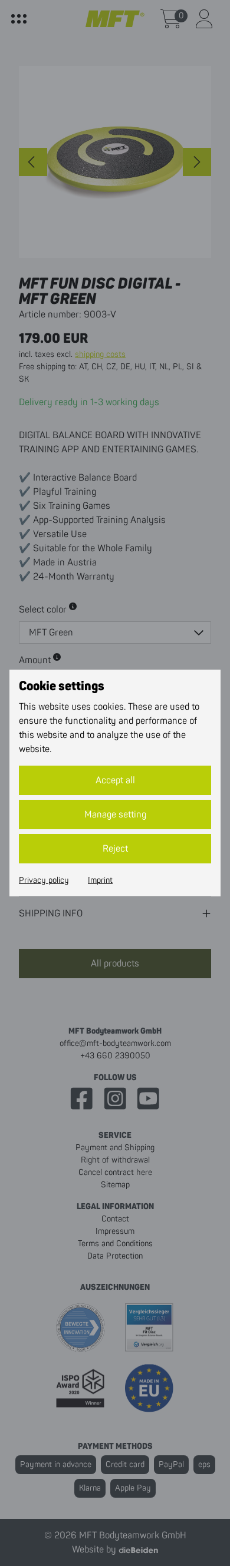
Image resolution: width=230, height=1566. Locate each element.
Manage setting (115, 814)
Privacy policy (44, 880)
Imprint (100, 880)
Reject (115, 848)
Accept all (115, 780)
